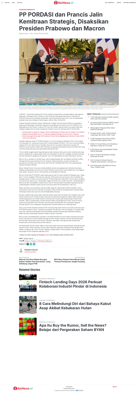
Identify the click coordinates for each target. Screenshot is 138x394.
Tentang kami (69, 386)
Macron (49, 241)
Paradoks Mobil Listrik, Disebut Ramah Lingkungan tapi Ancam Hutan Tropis (103, 134)
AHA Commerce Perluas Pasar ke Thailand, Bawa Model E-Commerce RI (103, 161)
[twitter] (34, 244)
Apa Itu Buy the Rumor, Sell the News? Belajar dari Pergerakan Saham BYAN (72, 327)
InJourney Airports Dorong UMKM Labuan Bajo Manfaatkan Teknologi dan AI (104, 123)
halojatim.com (43, 235)
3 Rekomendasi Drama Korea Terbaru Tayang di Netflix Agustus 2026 (102, 139)
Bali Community (109, 2)
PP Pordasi (41, 241)
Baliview (19, 2)
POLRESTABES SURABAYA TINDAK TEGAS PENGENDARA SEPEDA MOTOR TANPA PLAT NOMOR (53, 132)
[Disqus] (69, 361)
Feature (7, 2)
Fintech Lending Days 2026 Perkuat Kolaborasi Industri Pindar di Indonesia (73, 284)
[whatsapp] (31, 244)
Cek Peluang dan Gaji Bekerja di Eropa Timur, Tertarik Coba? (103, 166)
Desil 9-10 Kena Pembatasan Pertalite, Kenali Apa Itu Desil (103, 155)
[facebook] (27, 244)
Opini (13, 2)
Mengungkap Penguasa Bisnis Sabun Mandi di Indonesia (102, 128)
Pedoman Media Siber (68, 388)
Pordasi (27, 241)
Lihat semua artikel (30, 252)
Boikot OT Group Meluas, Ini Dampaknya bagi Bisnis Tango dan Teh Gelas (103, 145)
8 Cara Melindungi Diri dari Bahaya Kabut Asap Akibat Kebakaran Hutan (75, 306)
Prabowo (33, 241)
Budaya (119, 2)
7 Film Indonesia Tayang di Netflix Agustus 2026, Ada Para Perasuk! (104, 118)
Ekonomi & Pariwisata (129, 2)
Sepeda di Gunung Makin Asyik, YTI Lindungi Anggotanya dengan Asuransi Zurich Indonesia (50, 134)
